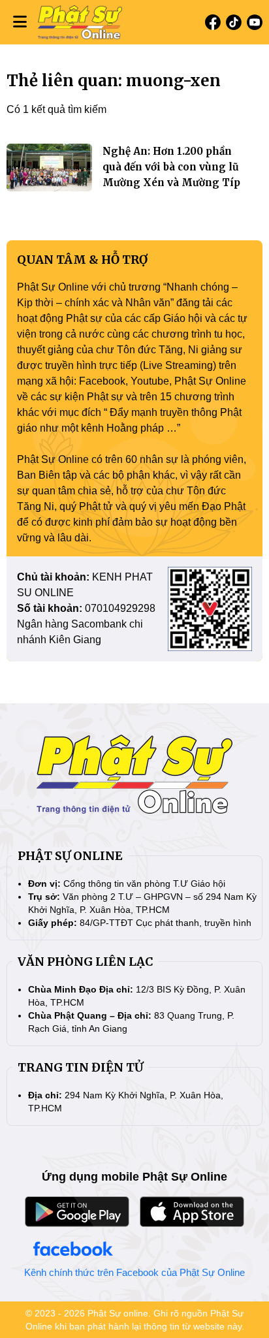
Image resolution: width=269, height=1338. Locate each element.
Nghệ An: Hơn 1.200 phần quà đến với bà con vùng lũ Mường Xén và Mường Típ (171, 167)
